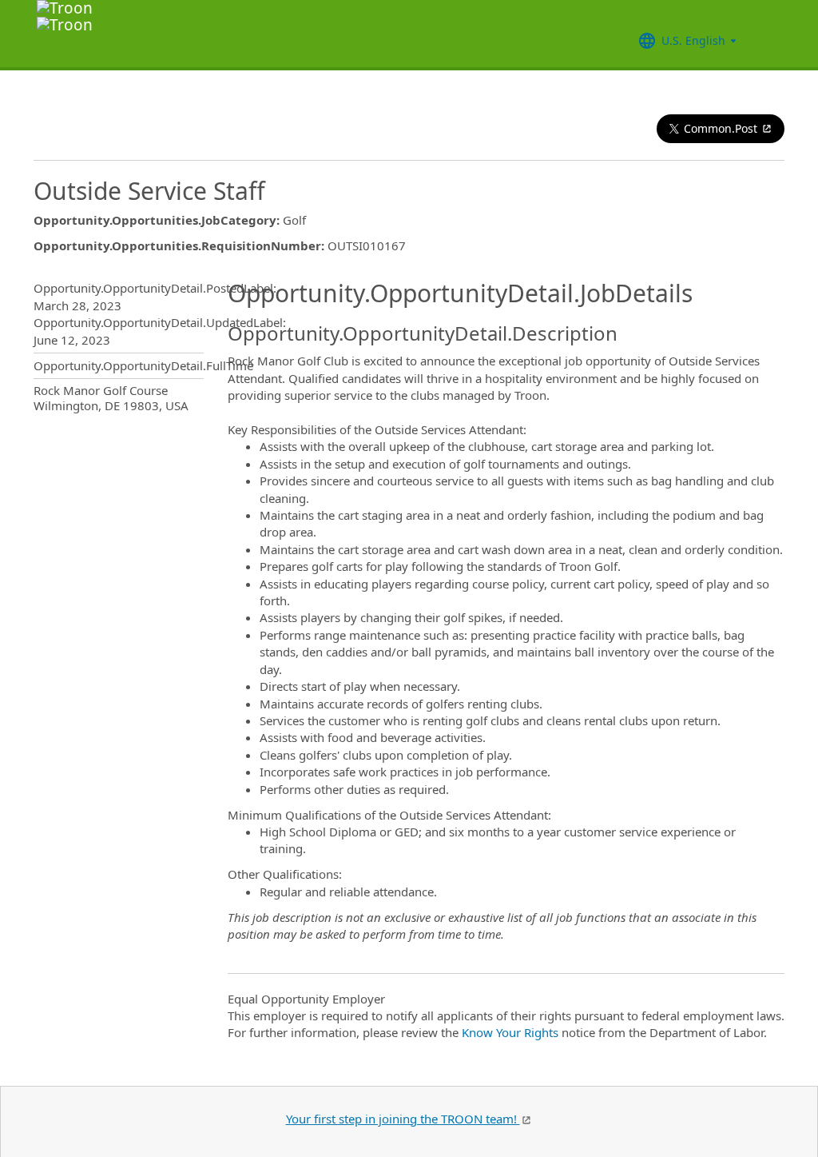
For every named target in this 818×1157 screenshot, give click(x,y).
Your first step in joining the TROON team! (403, 1119)
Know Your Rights (510, 1032)
